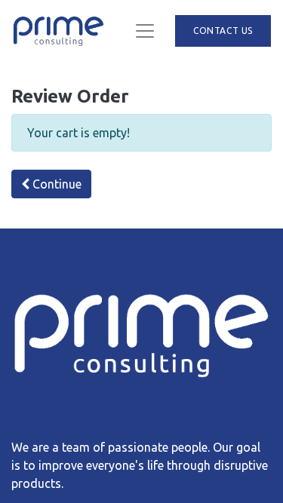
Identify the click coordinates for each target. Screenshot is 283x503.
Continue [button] (55, 184)
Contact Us (223, 30)
